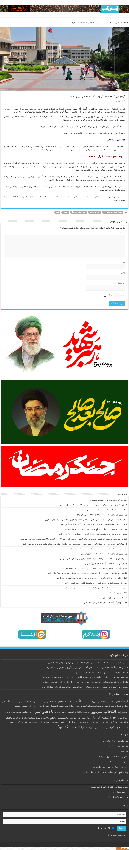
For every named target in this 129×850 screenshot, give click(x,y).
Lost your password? (117, 835)
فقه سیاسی (103, 722)
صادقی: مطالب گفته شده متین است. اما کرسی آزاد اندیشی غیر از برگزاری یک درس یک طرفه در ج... (86, 667)
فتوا (57, 212)
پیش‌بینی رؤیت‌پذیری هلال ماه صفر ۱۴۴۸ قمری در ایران (104, 553)
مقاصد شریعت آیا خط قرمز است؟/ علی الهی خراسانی (104, 509)
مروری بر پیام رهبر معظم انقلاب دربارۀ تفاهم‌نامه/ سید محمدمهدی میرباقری (95, 588)
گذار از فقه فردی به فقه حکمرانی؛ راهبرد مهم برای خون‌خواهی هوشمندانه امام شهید (92, 578)
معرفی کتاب (44, 722)
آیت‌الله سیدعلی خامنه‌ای (71, 701)
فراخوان (124, 722)
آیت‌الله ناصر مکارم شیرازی (113, 212)
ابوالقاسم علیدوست (80, 706)
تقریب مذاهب (28, 712)
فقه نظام (95, 722)
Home (123, 22)
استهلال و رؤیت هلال (47, 706)
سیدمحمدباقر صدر (25, 718)
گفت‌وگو (62, 727)
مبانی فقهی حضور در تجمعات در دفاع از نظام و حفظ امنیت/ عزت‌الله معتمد (96, 529)
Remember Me (105, 828)
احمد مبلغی (64, 706)
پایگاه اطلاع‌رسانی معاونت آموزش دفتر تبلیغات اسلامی (105, 772)
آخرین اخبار (114, 22)
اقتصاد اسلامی (21, 706)
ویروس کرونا (104, 727)
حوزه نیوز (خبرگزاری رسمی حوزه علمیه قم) (110, 767)
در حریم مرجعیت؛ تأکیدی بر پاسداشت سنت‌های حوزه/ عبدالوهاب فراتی (97, 549)
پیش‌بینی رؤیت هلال (92, 727)
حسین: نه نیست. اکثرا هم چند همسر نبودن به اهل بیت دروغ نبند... (99, 672)
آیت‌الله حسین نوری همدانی (97, 701)
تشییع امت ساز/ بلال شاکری (115, 597)
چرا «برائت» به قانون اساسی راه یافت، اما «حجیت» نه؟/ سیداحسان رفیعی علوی (93, 524)
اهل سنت (86, 712)
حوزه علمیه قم (84, 718)
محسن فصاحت (86, 722)
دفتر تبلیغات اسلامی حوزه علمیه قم (113, 756)
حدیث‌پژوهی (10, 712)
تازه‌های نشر (44, 712)
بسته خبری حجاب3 (78, 212)
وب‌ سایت (121, 283)
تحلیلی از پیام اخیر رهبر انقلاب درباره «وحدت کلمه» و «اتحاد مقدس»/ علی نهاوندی (92, 534)
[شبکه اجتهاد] (64, 9)
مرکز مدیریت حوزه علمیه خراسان (114, 762)
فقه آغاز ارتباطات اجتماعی (116, 592)
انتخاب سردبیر (95, 212)
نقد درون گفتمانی (20, 722)
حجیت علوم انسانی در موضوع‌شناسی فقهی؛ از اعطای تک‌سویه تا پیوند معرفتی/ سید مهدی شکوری (86, 519)
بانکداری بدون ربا (60, 712)
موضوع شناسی (33, 722)
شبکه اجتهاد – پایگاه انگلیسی (115, 741)
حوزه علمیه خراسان (103, 717)
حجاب (65, 212)
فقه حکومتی (114, 722)
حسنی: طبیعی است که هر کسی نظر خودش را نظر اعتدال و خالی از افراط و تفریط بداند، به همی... (87, 662)
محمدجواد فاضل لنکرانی (69, 722)
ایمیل (123, 272)
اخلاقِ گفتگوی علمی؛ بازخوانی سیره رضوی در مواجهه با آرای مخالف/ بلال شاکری (93, 505)
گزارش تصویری (76, 728)
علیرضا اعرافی (10, 718)
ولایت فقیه (115, 727)
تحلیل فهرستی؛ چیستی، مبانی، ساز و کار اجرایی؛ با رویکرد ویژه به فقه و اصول (94, 568)
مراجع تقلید (55, 722)
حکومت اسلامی (69, 718)
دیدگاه (122, 232)
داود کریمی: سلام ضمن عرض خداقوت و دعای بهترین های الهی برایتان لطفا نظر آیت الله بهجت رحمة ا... (85, 682)
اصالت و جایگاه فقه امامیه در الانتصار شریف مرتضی (105, 602)
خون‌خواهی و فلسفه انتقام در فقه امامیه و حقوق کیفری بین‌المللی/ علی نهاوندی (93, 558)
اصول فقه (32, 706)
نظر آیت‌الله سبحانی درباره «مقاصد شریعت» (108, 500)
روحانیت (39, 718)
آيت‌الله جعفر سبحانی (118, 701)
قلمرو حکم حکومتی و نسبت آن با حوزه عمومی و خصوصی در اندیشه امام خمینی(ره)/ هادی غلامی (86, 573)
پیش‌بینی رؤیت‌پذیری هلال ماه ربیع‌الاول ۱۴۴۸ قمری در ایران (102, 514)
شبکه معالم (123, 751)
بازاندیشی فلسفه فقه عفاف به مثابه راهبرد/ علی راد (105, 563)
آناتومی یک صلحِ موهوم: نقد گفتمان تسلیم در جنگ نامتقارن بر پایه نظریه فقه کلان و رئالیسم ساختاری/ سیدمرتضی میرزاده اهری (73, 539)
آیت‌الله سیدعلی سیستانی (46, 701)
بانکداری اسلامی (74, 712)
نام (124, 262)
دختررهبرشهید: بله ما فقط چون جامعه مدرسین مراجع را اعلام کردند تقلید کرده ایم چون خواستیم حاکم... (84, 677)
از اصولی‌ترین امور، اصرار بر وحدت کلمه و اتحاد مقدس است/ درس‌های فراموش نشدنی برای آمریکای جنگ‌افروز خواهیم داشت (75, 544)
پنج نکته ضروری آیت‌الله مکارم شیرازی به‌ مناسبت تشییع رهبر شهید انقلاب (96, 583)
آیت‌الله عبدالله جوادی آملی (25, 701)
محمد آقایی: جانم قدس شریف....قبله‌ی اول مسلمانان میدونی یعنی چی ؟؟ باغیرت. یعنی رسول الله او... (85, 687)
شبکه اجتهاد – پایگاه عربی (117, 746)
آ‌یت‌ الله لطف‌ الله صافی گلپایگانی (102, 706)
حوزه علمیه (122, 718)
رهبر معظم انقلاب (52, 718)
